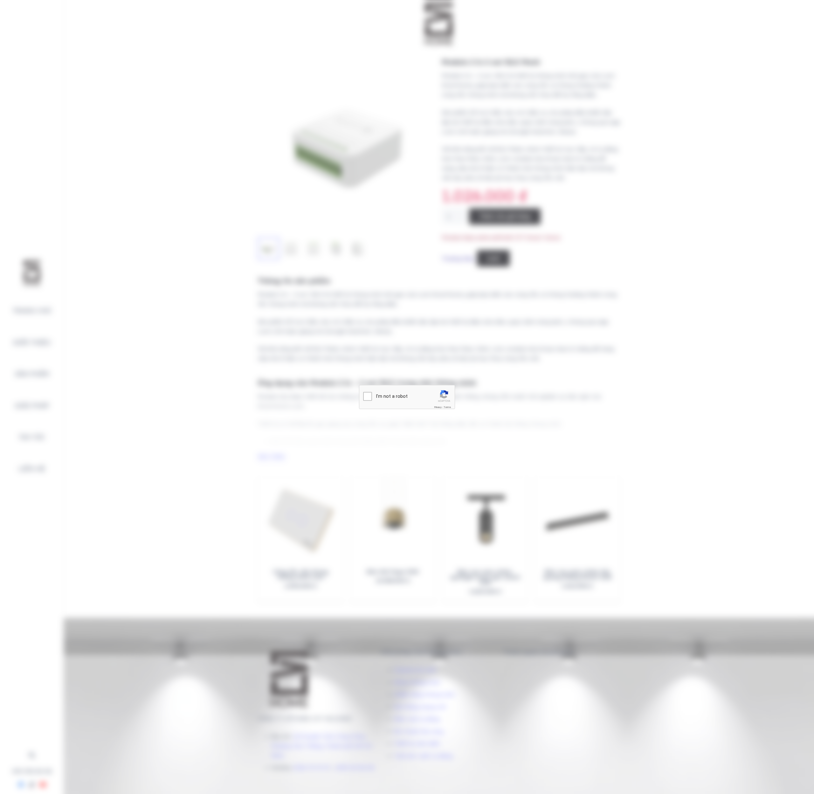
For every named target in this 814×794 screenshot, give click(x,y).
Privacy (438, 407)
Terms (447, 407)
